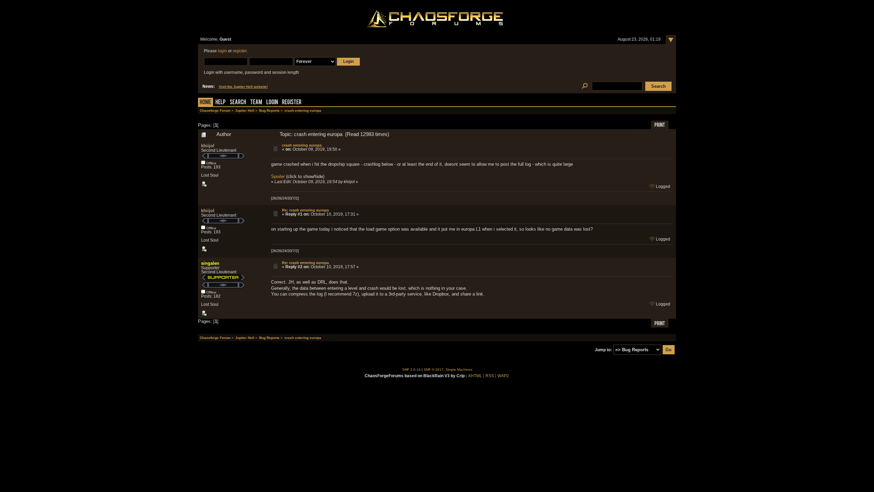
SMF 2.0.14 (411, 369)
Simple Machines (459, 369)
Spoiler (278, 176)
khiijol (207, 145)
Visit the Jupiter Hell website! (243, 86)
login (222, 51)
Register (291, 102)
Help (220, 102)
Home (205, 102)
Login (272, 102)
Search (238, 102)
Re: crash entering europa (305, 210)
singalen (210, 263)
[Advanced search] (584, 86)
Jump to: (603, 350)
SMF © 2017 (433, 369)
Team (256, 102)
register (239, 51)
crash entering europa (302, 145)
